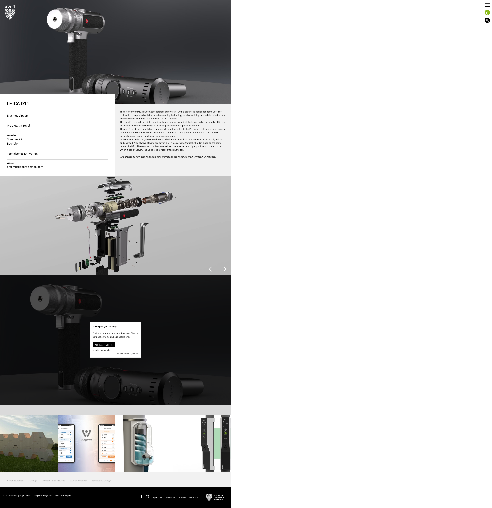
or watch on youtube (101, 350)
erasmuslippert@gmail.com (25, 167)
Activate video (104, 345)
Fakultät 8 (193, 497)
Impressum (157, 497)
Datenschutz (170, 497)
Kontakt (182, 497)
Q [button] (487, 12)
